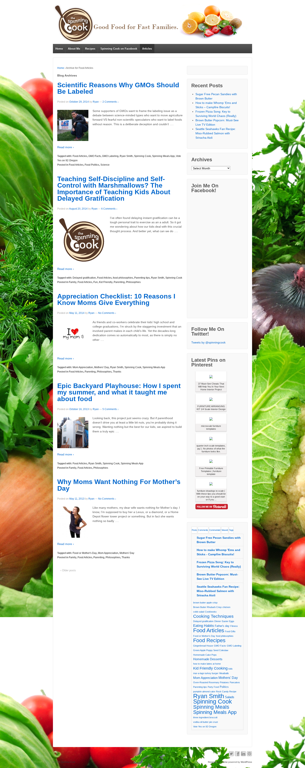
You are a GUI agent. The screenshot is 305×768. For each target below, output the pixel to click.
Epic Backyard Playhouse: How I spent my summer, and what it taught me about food (119, 392)
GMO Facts (94, 156)
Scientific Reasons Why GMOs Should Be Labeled (118, 88)
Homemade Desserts (207, 659)
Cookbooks (211, 611)
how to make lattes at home (207, 663)
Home (59, 48)
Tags (231, 530)
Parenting (119, 282)
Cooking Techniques (213, 616)
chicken (226, 607)
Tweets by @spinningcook (208, 342)
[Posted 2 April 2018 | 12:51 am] (211, 399)
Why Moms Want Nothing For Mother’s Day (119, 485)
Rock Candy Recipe (226, 691)
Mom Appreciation (83, 367)
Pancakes (235, 682)
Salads (229, 697)
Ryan (96, 101)
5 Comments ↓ (110, 409)
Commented (214, 530)
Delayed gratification (84, 277)
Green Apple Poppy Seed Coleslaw (210, 650)
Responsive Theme (218, 762)
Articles (147, 48)
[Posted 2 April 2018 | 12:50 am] (211, 461)
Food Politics (92, 164)
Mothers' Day (101, 367)
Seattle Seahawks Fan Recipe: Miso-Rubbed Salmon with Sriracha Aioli (215, 133)
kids (230, 668)
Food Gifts (230, 631)
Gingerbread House (203, 645)
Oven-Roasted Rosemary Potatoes (211, 682)
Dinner (217, 621)
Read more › (65, 147)
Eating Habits (203, 626)
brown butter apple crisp (205, 602)
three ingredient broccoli (205, 717)
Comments (203, 530)
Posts (194, 530)
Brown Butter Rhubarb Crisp (207, 607)
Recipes (90, 48)
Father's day (222, 625)
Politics (224, 686)
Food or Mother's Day (85, 553)
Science (105, 164)
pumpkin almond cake (204, 691)
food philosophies (123, 277)
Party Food (213, 687)
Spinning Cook (142, 156)
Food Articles (80, 156)
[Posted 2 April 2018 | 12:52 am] (211, 376)
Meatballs (224, 673)
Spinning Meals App (163, 156)
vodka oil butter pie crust (205, 722)
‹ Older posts (68, 570)
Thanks (117, 371)
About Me (74, 48)
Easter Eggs (228, 621)
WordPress (246, 762)
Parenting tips (142, 277)
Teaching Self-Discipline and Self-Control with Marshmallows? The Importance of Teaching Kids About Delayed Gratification (113, 188)
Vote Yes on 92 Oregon (204, 726)
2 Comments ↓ (110, 101)
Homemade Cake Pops (205, 655)
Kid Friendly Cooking (210, 668)
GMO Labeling (110, 156)
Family (72, 282)
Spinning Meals (211, 707)
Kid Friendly (105, 282)
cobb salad (198, 611)
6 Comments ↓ (109, 208)
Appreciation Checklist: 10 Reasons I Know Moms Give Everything (116, 299)
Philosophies (133, 282)
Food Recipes (209, 640)
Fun (95, 282)
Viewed (224, 530)
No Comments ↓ (107, 313)
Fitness (234, 626)
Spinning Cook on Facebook (118, 48)
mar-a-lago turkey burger (205, 673)
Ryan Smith (126, 156)
